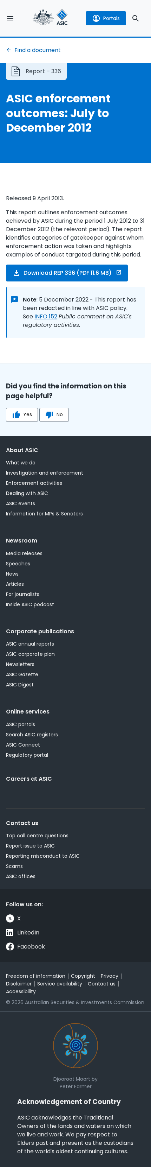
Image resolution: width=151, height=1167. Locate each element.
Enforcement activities (34, 483)
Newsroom (21, 541)
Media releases (24, 553)
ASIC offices (20, 876)
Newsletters (20, 664)
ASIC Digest (20, 684)
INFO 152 (45, 316)
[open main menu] (10, 18)
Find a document (37, 50)
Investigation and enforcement (44, 472)
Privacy (109, 975)
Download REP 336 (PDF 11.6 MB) (68, 273)
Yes (27, 414)
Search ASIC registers (32, 734)
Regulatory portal (27, 755)
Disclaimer (19, 983)
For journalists (22, 594)
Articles (15, 584)
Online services (28, 712)
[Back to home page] (50, 18)
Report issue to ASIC (30, 845)
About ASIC (22, 450)
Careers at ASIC (29, 779)
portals (111, 18)
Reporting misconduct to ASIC (43, 856)
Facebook (31, 947)
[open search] (135, 18)
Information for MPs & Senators (44, 513)
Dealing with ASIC (27, 493)
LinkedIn (28, 932)
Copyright (83, 975)
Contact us (22, 823)
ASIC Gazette (22, 674)
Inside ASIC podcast (30, 604)
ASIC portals (20, 724)
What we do (20, 462)
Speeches (18, 563)
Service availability (59, 983)
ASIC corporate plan (30, 654)
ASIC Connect (23, 744)
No (60, 414)
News (12, 573)
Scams (14, 866)
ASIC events (20, 503)
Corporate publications (40, 631)
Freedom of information (35, 975)
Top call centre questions (37, 835)
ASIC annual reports (30, 643)
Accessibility (21, 991)
